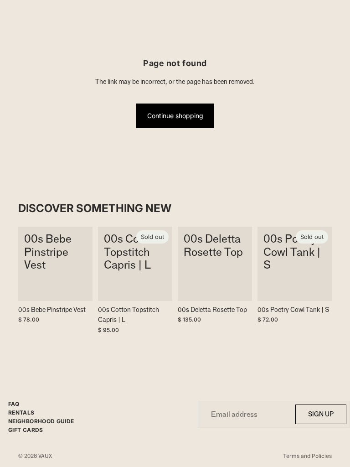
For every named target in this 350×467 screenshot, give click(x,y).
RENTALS (21, 412)
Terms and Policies (307, 455)
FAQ (13, 403)
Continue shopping (175, 115)
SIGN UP (321, 414)
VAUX (45, 455)
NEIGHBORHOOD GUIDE (41, 421)
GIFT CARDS (25, 429)
